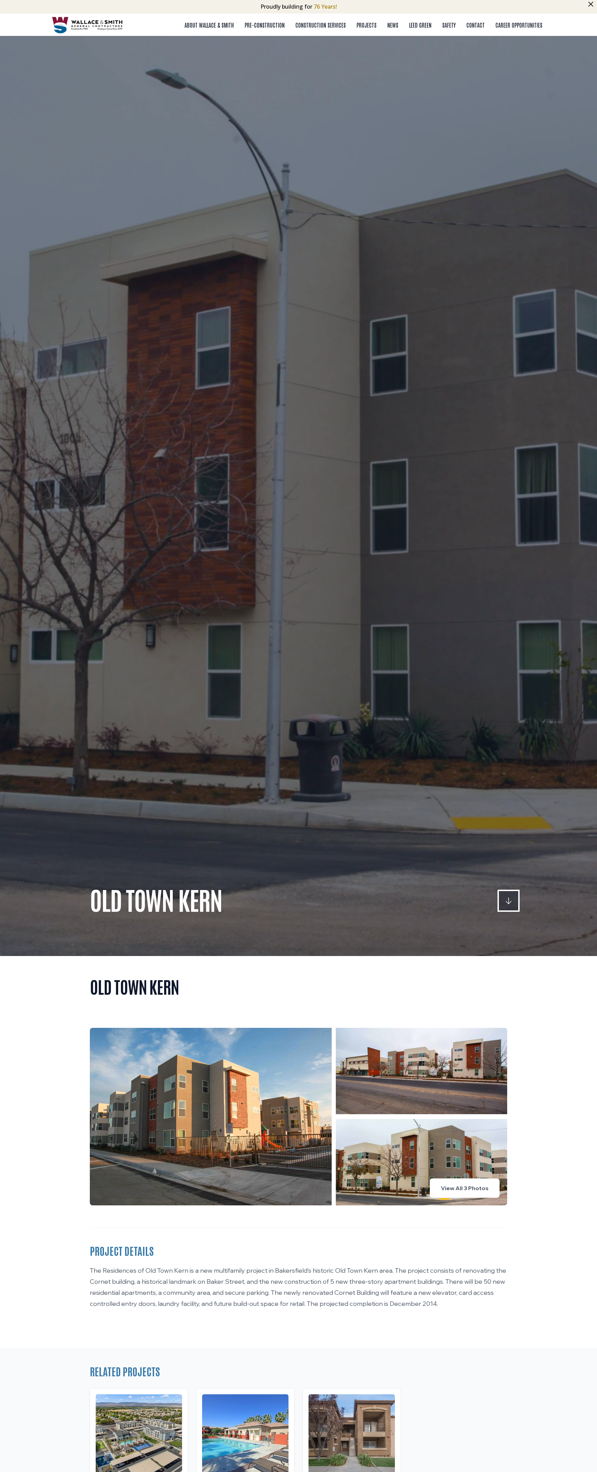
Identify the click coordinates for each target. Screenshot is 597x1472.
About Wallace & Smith (209, 24)
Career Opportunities (518, 24)
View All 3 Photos (465, 1188)
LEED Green (420, 24)
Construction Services (320, 24)
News (392, 24)
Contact (475, 24)
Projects (367, 24)
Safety (449, 24)
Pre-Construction (265, 24)
